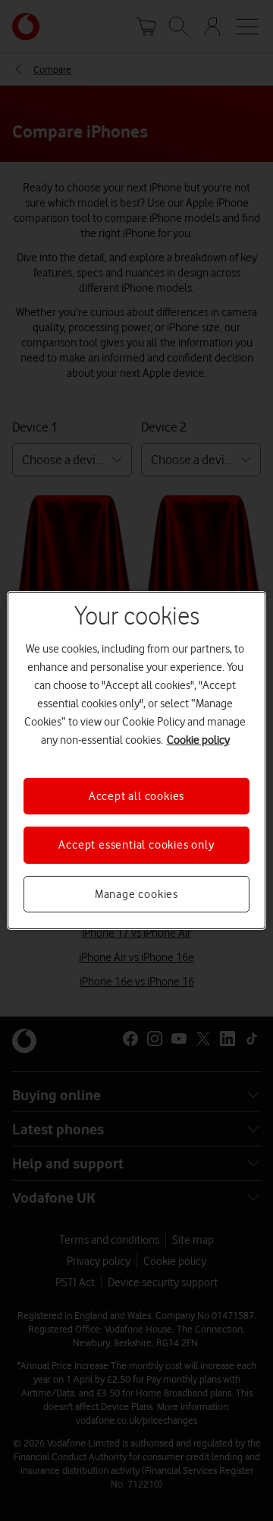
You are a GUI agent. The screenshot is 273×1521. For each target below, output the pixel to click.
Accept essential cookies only (136, 845)
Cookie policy (198, 740)
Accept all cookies (136, 796)
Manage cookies (136, 894)
